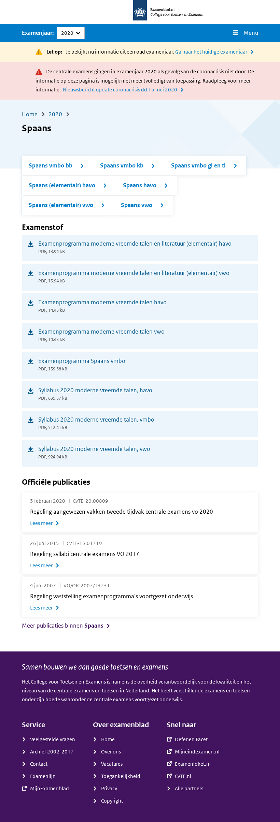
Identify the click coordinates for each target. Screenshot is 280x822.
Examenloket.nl (193, 764)
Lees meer (41, 523)
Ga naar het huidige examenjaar (211, 52)
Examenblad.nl (162, 9)
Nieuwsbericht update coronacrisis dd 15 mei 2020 (120, 90)
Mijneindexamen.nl (197, 752)
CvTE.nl (183, 776)
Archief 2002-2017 (52, 752)
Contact (38, 764)
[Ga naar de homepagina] (140, 12)
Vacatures (112, 764)
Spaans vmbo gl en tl (198, 165)
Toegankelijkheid (120, 776)
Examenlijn (43, 776)
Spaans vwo (136, 205)
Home (108, 739)
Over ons (111, 752)
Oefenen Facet (191, 739)
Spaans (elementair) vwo (61, 205)
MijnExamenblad (49, 789)
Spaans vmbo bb (50, 165)
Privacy (109, 789)
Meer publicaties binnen (62, 625)
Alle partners (189, 789)
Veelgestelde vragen (52, 739)
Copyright (112, 801)
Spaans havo (139, 185)
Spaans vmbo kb (121, 165)
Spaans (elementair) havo (62, 185)
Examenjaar (37, 32)
